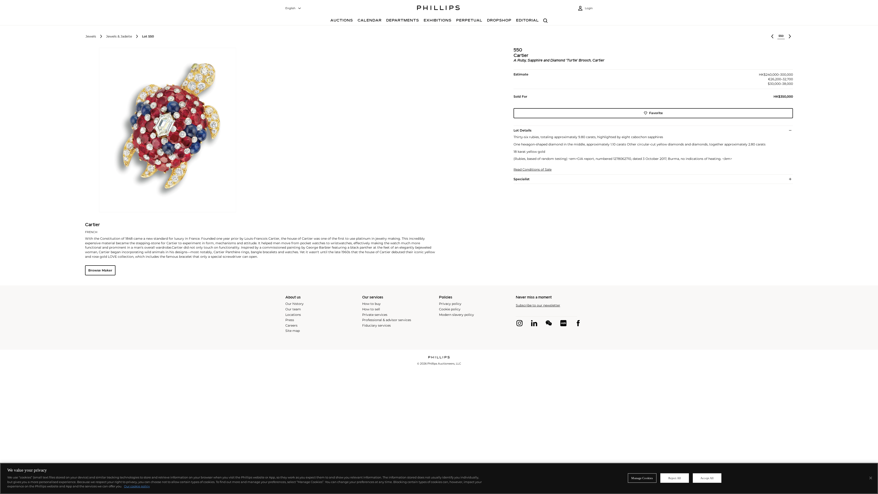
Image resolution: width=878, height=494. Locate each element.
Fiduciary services (376, 325)
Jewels (91, 36)
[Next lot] (790, 36)
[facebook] (578, 323)
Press (289, 320)
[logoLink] (439, 357)
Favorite (656, 113)
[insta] (519, 323)
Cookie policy (449, 309)
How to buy (371, 304)
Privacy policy (450, 304)
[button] (166, 130)
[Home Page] (438, 8)
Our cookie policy (137, 486)
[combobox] (293, 8)
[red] (563, 323)
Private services (374, 315)
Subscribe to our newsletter (538, 305)
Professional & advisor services (386, 320)
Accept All (707, 478)
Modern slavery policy (456, 315)
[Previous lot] (772, 36)
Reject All (674, 478)
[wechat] (548, 323)
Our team (293, 309)
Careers (291, 325)
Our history (294, 304)
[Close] (871, 478)
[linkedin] (534, 323)
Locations (293, 315)
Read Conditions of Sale (532, 170)
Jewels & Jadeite (119, 36)
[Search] (545, 21)
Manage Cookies (642, 478)
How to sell (371, 309)
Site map (292, 331)
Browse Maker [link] (100, 270)
